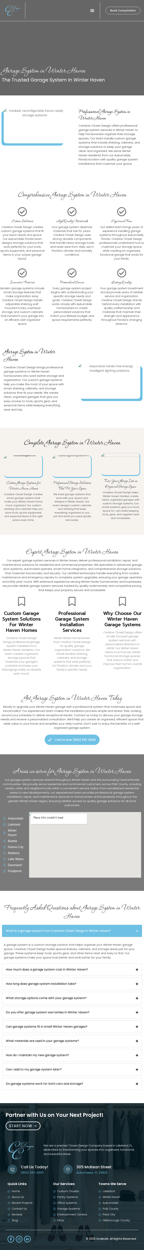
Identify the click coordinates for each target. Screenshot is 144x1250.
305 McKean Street (94, 1167)
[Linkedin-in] (27, 1239)
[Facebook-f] (11, 1239)
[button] (92, 11)
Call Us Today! (34, 1167)
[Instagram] (19, 1239)
